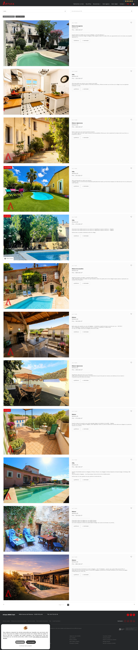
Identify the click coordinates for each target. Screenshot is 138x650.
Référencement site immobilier (131, 629)
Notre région (114, 4)
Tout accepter (31, 642)
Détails (77, 40)
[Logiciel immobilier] (121, 629)
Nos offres (88, 4)
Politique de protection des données (19, 621)
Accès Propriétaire (56, 621)
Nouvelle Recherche (9, 16)
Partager (86, 40)
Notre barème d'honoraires (42, 621)
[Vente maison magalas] (36, 334)
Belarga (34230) (106, 641)
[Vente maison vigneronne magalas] (36, 140)
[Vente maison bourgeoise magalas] (36, 43)
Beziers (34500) (73, 639)
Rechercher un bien (79, 4)
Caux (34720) (72, 637)
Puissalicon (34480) (74, 643)
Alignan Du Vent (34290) (75, 636)
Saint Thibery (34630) (74, 641)
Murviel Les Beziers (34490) (109, 643)
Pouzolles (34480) (107, 636)
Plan (50, 621)
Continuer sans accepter (25, 646)
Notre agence (106, 4)
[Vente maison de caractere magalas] (36, 286)
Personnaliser (20, 642)
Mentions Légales (6, 621)
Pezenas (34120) (106, 637)
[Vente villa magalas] (36, 92)
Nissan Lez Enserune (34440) (109, 639)
